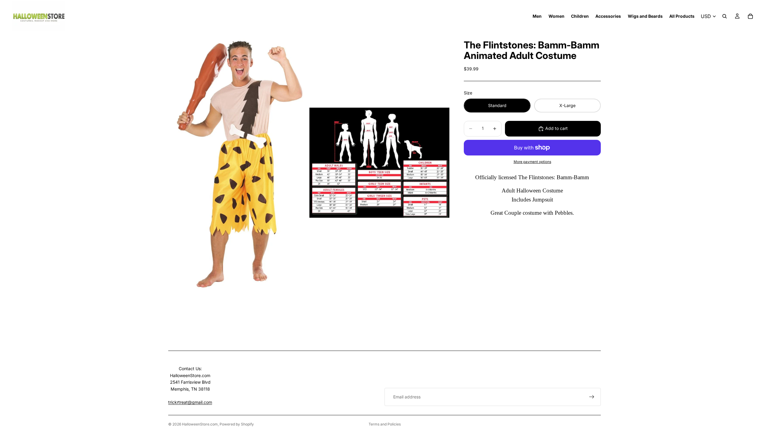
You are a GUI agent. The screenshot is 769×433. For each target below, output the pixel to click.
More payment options (532, 162)
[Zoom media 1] (238, 162)
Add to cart (556, 128)
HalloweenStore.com (200, 424)
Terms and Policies (385, 424)
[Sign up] (591, 397)
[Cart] (750, 16)
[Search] (724, 16)
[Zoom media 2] (379, 162)
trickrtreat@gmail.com (190, 402)
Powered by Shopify (237, 424)
